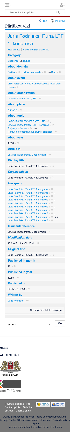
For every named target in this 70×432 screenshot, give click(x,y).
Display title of (18, 172)
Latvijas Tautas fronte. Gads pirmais (27, 154)
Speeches (13, 60)
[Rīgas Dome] (10, 368)
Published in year (20, 272)
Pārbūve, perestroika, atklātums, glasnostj (30, 131)
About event (16, 78)
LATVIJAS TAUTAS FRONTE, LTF (26, 121)
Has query (15, 183)
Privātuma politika (14, 403)
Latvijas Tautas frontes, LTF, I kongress (28, 124)
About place (16, 104)
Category (14, 55)
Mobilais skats (23, 410)
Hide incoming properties (36, 49)
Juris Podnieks (16, 300)
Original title (16, 249)
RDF (45, 20)
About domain (18, 66)
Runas (26, 60)
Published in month (21, 260)
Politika (11, 72)
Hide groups (13, 49)
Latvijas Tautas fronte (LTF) (22, 98)
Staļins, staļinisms (17, 128)
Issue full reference (21, 226)
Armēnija (12, 109)
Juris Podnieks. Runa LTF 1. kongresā (28, 189)
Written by (15, 295)
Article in (14, 149)
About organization (21, 93)
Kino (53, 72)
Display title (16, 160)
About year (15, 137)
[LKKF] (10, 385)
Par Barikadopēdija (17, 405)
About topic (16, 115)
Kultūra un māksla (31, 72)
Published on (17, 283)
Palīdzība (60, 20)
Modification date (20, 237)
